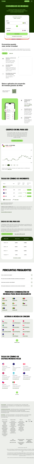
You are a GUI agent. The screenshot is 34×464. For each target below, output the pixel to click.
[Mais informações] (7, 242)
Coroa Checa (4, 322)
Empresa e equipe (4, 421)
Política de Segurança (29, 439)
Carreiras (4, 424)
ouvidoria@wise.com (29, 454)
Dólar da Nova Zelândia (6, 331)
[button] (16, 200)
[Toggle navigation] (32, 1)
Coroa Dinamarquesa (16, 322)
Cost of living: (3, 414)
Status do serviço (4, 425)
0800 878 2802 (15, 454)
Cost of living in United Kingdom (10, 414)
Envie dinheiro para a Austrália (5, 411)
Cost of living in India (4, 415)
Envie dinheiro (17, 33)
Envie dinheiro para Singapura (25, 411)
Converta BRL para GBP (24, 404)
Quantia (7, 20)
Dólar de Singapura (26, 331)
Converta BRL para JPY (11, 405)
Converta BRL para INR (4, 405)
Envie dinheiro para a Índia (5, 410)
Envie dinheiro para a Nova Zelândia (15, 411)
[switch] (17, 26)
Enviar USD (29, 189)
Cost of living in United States (19, 414)
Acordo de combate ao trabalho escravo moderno (21, 443)
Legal (13, 439)
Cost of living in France (18, 415)
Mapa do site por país (13, 442)
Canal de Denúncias (5, 433)
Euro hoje (14, 369)
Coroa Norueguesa (26, 322)
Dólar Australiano (16, 327)
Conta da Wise (13, 423)
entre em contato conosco (22, 452)
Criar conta (27, 1)
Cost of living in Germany (11, 415)
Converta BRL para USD (10, 404)
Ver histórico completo (17, 257)
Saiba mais (11, 53)
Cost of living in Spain (25, 415)
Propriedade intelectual (29, 442)
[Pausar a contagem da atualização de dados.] (2, 204)
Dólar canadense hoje (26, 369)
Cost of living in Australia (27, 414)
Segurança (4, 422)
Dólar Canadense (26, 327)
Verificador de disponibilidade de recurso (4, 432)
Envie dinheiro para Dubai (12, 410)
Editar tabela (16, 199)
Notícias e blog (21, 421)
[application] (17, 155)
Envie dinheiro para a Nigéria (21, 410)
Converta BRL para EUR (17, 404)
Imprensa (4, 423)
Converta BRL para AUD (26, 405)
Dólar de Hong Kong (16, 331)
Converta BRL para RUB (18, 405)
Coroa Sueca (4, 327)
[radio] (3, 165)
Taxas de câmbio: (3, 404)
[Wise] (3, 1)
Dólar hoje (3, 369)
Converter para (8, 28)
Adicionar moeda (8, 199)
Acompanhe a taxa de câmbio (17, 36)
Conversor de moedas (21, 424)
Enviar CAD (29, 196)
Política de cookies (12, 440)
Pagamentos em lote (13, 432)
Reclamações (21, 440)
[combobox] (25, 23)
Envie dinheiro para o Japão (5, 412)
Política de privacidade (21, 439)
